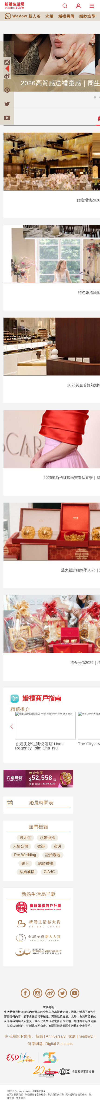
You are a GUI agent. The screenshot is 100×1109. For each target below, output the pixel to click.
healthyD (86, 1036)
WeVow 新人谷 (26, 16)
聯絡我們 (71, 1094)
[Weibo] (7, 76)
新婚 (39, 1036)
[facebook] (7, 48)
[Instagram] (7, 62)
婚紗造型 (87, 16)
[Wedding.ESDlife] (14, 5)
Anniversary (56, 1036)
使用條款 (82, 1094)
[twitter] (7, 104)
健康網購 (35, 1044)
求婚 (49, 16)
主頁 (9, 1094)
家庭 (72, 1036)
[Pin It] (7, 90)
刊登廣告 (29, 1094)
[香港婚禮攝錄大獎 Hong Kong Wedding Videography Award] (38, 952)
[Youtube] (7, 118)
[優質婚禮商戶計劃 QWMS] (38, 907)
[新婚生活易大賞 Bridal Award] (38, 923)
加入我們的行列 (56, 1094)
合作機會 (41, 1094)
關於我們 (18, 1094)
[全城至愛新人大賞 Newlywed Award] (38, 937)
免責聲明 (84, 1025)
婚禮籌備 (66, 16)
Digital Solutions (59, 1044)
